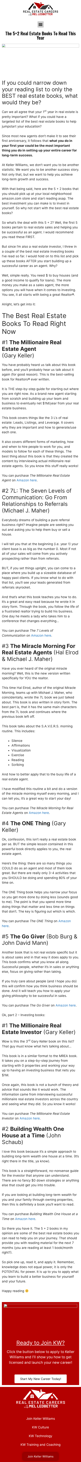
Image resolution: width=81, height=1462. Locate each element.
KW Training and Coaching (40, 1445)
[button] (40, 24)
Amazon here (27, 480)
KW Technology (40, 1436)
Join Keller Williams (40, 1419)
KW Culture (40, 1427)
